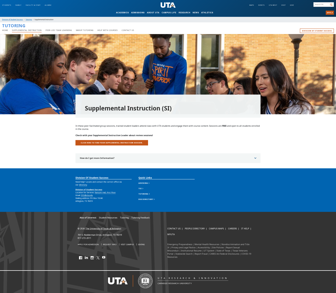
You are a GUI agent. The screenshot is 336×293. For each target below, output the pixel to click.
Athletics (207, 12)
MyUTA (171, 234)
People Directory (195, 228)
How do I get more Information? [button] (97, 158)
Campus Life (169, 12)
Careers (232, 228)
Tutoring (28, 19)
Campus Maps (216, 228)
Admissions (138, 12)
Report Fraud (201, 253)
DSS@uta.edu (87, 195)
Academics (122, 12)
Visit (283, 5)
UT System (209, 250)
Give (292, 5)
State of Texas (223, 250)
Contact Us (174, 228)
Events (261, 5)
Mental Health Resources (207, 244)
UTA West (273, 5)
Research (184, 12)
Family (18, 5)
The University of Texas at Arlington (103, 228)
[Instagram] (92, 257)
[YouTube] (103, 257)
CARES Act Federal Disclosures (224, 253)
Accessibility (204, 247)
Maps (251, 5)
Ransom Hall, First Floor (105, 192)
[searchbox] (321, 4)
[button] (146, 183)
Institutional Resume (191, 250)
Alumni (48, 5)
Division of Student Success (12, 19)
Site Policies (218, 247)
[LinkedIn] (86, 257)
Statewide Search (184, 253)
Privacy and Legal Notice (183, 247)
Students (6, 5)
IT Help (245, 228)
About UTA (153, 12)
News (196, 12)
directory (83, 184)
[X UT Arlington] (97, 257)
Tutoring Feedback (140, 217)
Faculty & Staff (33, 5)
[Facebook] (80, 257)
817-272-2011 (84, 238)
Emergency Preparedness (179, 244)
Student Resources (108, 217)
